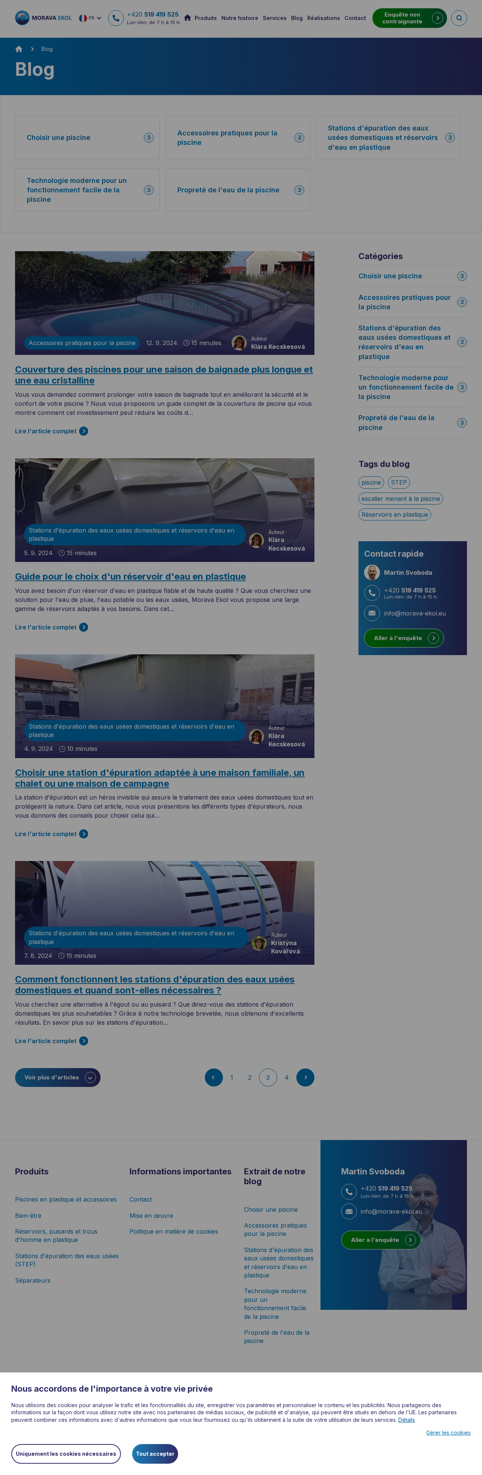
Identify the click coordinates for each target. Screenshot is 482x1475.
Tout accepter (155, 1453)
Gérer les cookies (448, 1432)
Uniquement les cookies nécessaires (66, 1453)
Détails (406, 1420)
